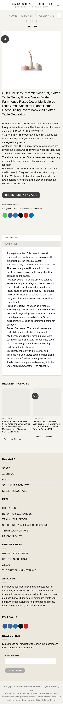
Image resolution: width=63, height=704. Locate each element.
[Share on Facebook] (10, 215)
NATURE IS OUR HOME (15, 559)
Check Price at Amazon (21, 195)
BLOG (5, 479)
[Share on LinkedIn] (31, 215)
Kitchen (27, 15)
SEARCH (7, 468)
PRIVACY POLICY (12, 536)
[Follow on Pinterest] (26, 626)
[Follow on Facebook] (4, 626)
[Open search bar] (58, 7)
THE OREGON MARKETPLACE (19, 570)
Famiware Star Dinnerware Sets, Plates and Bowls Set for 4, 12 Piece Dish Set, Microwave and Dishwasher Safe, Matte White (16, 426)
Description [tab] (11, 238)
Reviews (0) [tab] (11, 244)
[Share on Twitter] (15, 215)
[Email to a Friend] (20, 215)
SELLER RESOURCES (14, 491)
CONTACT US (10, 508)
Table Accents (26, 208)
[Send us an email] (20, 626)
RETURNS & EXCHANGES (17, 514)
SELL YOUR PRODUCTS (15, 485)
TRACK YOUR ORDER (14, 519)
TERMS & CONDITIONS (15, 530)
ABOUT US (8, 474)
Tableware (46, 15)
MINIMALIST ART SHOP (15, 553)
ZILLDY (6, 565)
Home (12, 15)
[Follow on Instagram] (10, 626)
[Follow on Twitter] (15, 626)
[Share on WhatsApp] (4, 215)
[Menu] (4, 5)
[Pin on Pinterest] (26, 215)
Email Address (13, 655)
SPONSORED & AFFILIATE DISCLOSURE (25, 525)
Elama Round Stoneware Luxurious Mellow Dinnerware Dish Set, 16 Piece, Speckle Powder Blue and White (46, 425)
